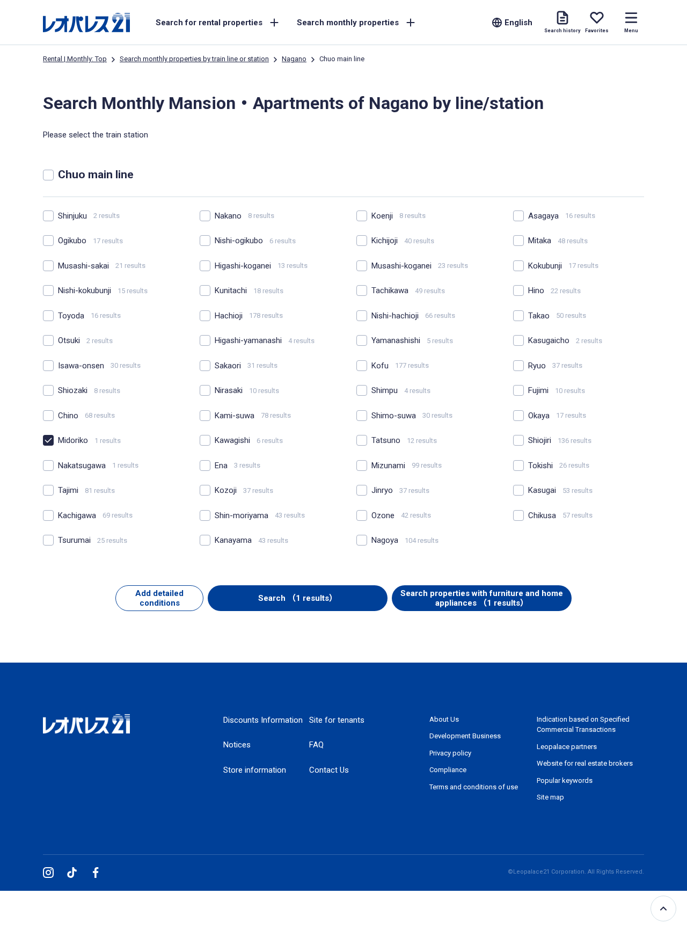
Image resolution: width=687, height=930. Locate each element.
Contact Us (329, 770)
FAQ (316, 745)
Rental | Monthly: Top (75, 59)
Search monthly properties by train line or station (194, 59)
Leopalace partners (567, 747)
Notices (237, 745)
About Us (444, 719)
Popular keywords (565, 780)
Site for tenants (336, 720)
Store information (254, 770)
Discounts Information (263, 720)
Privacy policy (450, 753)
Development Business (465, 736)
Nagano (294, 59)
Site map (550, 797)
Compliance (447, 770)
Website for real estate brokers (585, 763)
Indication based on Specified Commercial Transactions (583, 724)
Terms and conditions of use (473, 787)
